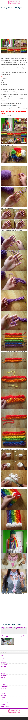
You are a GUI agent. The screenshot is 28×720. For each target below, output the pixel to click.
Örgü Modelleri (3, 684)
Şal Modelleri (3, 693)
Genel (2, 671)
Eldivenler (2, 669)
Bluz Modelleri (3, 662)
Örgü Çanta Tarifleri (4, 680)
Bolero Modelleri (4, 664)
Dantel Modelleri (4, 668)
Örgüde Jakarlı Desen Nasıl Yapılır (7, 636)
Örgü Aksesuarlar (4, 679)
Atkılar (2, 655)
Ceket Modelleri (4, 666)
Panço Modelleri (4, 688)
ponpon (9, 105)
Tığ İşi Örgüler (3, 697)
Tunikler (2, 699)
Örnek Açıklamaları (4, 686)
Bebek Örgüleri (3, 658)
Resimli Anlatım (3, 691)
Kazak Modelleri (4, 675)
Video (2, 701)
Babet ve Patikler (4, 657)
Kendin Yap (3, 677)
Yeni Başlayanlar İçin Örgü (5, 706)
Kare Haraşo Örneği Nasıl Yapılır (20, 636)
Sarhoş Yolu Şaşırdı (7, 646)
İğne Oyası (3, 673)
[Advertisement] (14, 25)
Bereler (2, 660)
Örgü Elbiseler (3, 682)
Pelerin (2, 690)
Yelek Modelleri (3, 704)
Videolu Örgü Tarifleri (4, 702)
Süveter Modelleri (4, 695)
